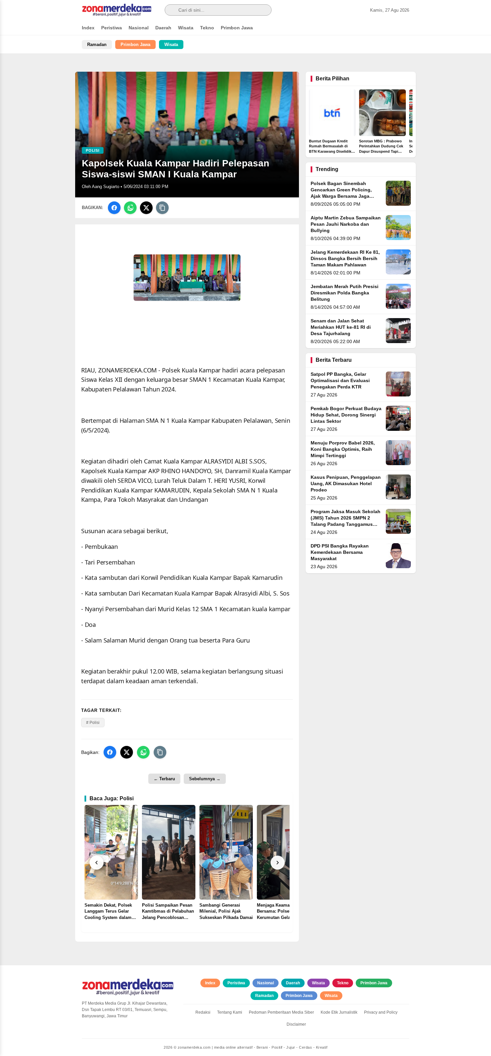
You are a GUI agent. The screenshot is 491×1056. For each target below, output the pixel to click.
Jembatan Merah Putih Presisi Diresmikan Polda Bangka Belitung (344, 293)
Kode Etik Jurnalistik (339, 1012)
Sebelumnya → (204, 778)
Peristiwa (111, 27)
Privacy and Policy (380, 1012)
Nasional (139, 27)
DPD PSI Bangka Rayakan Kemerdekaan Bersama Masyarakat (340, 552)
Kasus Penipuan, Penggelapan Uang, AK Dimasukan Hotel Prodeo (346, 483)
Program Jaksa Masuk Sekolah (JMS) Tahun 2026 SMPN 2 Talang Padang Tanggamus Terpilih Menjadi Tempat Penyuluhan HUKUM (345, 524)
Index (88, 27)
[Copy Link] (162, 207)
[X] (146, 207)
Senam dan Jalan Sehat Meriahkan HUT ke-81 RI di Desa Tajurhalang (341, 327)
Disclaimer (296, 1024)
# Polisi (93, 722)
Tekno (207, 27)
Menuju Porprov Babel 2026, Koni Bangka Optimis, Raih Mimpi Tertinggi (343, 449)
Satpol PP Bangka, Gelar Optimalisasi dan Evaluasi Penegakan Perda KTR (340, 380)
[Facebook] (114, 207)
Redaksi (202, 1012)
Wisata (185, 27)
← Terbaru (164, 778)
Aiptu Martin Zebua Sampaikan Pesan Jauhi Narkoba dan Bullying (346, 224)
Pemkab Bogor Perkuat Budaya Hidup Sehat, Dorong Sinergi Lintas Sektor (346, 415)
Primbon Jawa (237, 27)
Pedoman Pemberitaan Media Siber (281, 1012)
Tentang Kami (229, 1012)
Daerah (163, 27)
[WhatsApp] (130, 207)
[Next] (278, 863)
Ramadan (97, 44)
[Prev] (97, 863)
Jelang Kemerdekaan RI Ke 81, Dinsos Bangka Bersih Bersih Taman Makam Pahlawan (345, 258)
